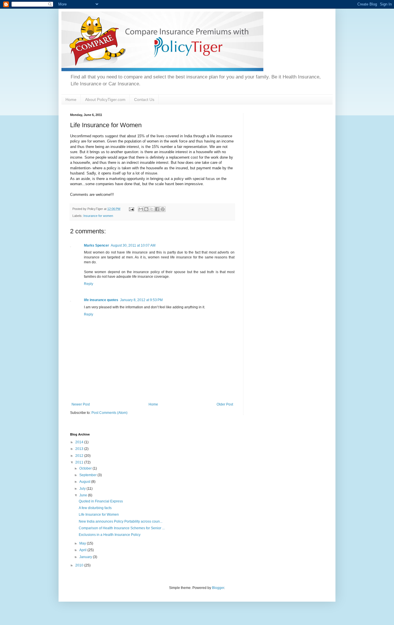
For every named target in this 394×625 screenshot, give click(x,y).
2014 (79, 442)
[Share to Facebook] (157, 209)
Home (70, 99)
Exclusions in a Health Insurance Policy (109, 535)
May (83, 543)
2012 (79, 456)
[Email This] (141, 209)
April (83, 550)
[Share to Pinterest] (163, 209)
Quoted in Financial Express (101, 501)
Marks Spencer (96, 245)
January (86, 557)
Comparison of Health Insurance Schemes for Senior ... (122, 528)
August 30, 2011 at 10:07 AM (133, 245)
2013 (79, 449)
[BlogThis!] (146, 209)
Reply (88, 284)
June (83, 495)
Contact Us (144, 99)
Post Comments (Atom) (109, 413)
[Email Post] (131, 209)
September (88, 475)
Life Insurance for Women (99, 515)
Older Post (225, 404)
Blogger (218, 588)
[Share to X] (152, 209)
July (83, 489)
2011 (79, 462)
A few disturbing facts (95, 508)
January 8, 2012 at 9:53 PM (141, 300)
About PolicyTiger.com (105, 99)
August (85, 482)
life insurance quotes (101, 300)
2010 (79, 565)
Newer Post (81, 404)
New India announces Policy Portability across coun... (120, 521)
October (86, 468)
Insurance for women (98, 215)
